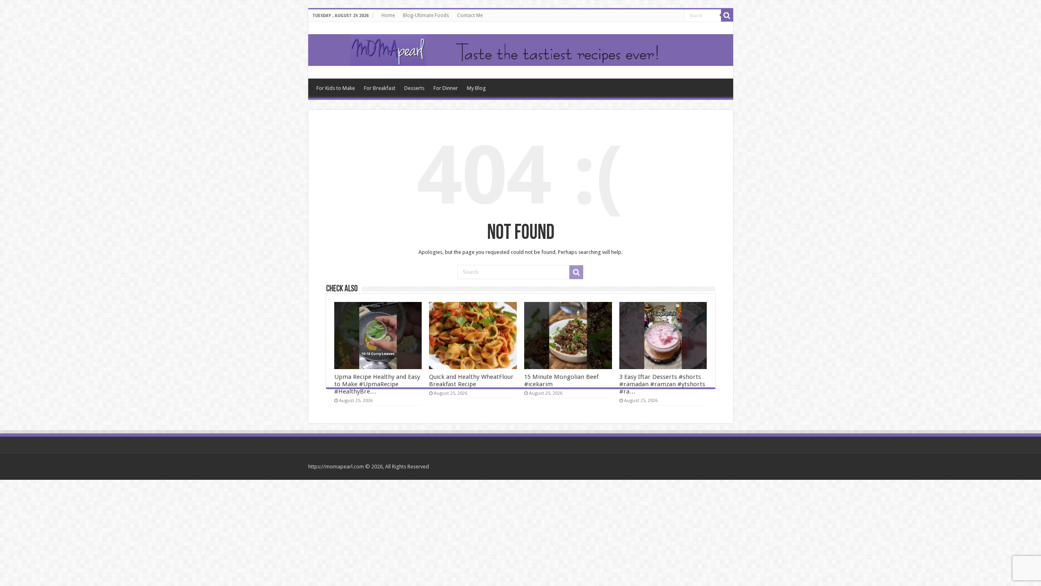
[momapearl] (520, 50)
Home (388, 15)
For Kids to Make (335, 88)
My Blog (476, 88)
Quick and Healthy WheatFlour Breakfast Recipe (471, 380)
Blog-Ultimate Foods (426, 15)
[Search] (727, 15)
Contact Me (470, 15)
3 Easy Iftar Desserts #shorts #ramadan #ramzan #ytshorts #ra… (662, 384)
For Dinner (445, 88)
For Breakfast (379, 88)
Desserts (414, 88)
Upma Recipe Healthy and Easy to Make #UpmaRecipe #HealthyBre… (377, 384)
